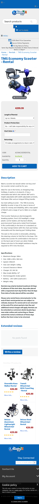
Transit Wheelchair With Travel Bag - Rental (27, 387)
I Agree (19, 498)
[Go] (34, 462)
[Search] (35, 21)
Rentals (12, 52)
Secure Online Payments (20, 43)
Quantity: (5, 160)
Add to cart (19, 166)
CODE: (4, 153)
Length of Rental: (11, 115)
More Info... (8, 395)
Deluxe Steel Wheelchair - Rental (25, 421)
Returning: (8, 139)
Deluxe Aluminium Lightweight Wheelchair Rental (9, 424)
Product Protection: (12, 123)
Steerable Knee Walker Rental (11, 384)
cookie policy (18, 490)
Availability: (6, 156)
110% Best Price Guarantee (21, 40)
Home (3, 52)
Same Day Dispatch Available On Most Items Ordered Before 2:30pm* (20, 49)
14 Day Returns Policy (20, 46)
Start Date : (9, 131)
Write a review (13, 351)
